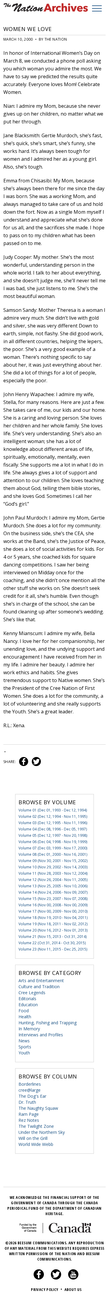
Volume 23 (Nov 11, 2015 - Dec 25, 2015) (52, 949)
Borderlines (29, 1084)
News (24, 1041)
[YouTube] (73, 1278)
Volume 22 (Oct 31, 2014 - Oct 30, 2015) (52, 942)
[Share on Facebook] (23, 761)
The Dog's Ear (32, 1096)
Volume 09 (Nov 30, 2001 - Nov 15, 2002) (53, 860)
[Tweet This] (35, 761)
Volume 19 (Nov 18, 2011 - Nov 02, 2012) (53, 923)
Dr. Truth (27, 1102)
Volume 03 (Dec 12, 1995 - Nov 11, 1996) (52, 822)
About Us (73, 1289)
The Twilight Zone (36, 1126)
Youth (24, 1053)
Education (28, 1004)
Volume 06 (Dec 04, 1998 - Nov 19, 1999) (52, 841)
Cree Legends (31, 992)
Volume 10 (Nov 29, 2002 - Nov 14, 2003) (53, 867)
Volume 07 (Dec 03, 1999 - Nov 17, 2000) (52, 848)
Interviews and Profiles (40, 1035)
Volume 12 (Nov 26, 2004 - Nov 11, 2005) (53, 879)
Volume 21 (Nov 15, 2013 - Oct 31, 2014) (52, 936)
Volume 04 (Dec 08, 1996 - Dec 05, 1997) (52, 829)
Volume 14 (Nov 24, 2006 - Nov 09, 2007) (53, 892)
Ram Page (28, 1114)
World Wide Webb (35, 1144)
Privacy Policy (46, 1289)
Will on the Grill (33, 1138)
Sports (24, 1047)
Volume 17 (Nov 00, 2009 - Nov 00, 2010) (53, 911)
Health (24, 1016)
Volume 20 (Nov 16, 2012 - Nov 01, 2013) (53, 930)
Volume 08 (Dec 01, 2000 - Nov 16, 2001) (52, 854)
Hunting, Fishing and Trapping (47, 1022)
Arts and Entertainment (41, 980)
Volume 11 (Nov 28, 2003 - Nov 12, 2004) (53, 873)
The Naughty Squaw (38, 1108)
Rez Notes (28, 1120)
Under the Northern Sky (41, 1132)
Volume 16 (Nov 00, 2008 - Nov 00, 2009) (53, 905)
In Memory (29, 1029)
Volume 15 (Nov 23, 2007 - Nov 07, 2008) (53, 898)
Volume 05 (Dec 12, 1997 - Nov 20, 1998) (52, 835)
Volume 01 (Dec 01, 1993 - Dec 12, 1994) (52, 810)
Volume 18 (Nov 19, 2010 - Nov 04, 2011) (53, 917)
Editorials (27, 998)
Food (23, 1010)
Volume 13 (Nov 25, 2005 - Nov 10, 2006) (53, 886)
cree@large (29, 1090)
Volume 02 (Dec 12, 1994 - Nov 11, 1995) (52, 816)
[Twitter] (56, 1278)
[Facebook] (39, 1278)
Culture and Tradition (39, 986)
